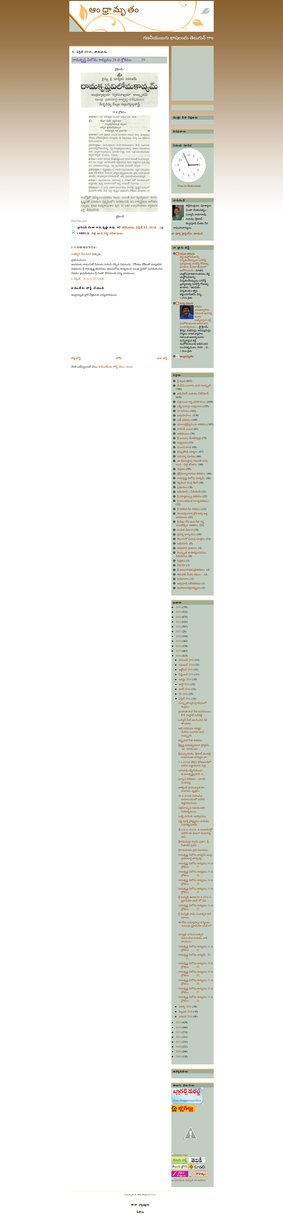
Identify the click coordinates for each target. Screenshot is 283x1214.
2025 (179, 612)
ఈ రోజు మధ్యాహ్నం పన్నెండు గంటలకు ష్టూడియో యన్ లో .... (194, 925)
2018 (179, 646)
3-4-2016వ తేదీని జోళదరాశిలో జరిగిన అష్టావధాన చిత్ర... (194, 763)
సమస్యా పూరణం (187, 456)
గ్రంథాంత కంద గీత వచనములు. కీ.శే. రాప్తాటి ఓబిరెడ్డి (195, 713)
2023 (179, 621)
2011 (179, 1042)
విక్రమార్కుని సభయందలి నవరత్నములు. (191, 809)
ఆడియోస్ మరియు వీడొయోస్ (193, 393)
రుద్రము (181, 469)
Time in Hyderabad (188, 186)
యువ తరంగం (187, 254)
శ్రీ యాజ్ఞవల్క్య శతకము (190, 496)
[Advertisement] (200, 71)
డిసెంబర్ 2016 (187, 660)
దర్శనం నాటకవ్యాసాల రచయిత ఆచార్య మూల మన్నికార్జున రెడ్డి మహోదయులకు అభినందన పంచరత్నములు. (196, 317)
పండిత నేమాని (185, 530)
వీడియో (181, 565)
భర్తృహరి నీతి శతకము (190, 740)
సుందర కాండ (184, 447)
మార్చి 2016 (185, 1006)
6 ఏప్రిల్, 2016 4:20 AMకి (87, 279)
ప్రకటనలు (182, 487)
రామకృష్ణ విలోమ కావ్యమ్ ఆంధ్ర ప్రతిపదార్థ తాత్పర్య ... (195, 856)
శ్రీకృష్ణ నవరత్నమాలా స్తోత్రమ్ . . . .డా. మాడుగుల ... (196, 747)
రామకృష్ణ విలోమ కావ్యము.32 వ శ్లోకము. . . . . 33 (195, 907)
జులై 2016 (184, 684)
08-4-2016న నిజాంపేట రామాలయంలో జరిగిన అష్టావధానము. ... (191, 799)
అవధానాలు (184, 578)
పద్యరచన (183, 442)
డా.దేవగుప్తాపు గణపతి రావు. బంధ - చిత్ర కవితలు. (192, 462)
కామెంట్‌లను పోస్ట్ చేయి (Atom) (116, 366)
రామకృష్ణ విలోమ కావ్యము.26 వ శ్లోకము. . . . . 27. (195, 990)
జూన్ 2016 (185, 689)
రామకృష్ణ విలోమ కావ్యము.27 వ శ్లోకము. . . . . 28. (195, 982)
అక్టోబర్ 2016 (186, 669)
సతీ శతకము (184, 420)
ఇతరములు (183, 433)
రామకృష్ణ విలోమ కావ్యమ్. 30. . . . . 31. (195, 956)
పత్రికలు (181, 560)
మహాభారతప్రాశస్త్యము (189, 588)
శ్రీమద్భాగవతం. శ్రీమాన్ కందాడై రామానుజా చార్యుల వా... (194, 755)
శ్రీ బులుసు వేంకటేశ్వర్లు (189, 438)
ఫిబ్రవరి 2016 (186, 1011)
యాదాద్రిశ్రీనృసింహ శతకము (192, 424)
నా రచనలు (183, 411)
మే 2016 (184, 694)
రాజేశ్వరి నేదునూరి (81, 254)
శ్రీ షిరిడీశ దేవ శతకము (189, 509)
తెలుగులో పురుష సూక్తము (191, 539)
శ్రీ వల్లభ (181, 381)
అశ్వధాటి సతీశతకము (189, 583)
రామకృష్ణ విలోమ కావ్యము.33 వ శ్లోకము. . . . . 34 (195, 890)
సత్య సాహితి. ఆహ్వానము (192, 816)
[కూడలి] (196, 1169)
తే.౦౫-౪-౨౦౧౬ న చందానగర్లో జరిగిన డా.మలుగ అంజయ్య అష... (195, 833)
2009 (179, 1051)
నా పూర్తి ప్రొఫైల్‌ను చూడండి (187, 233)
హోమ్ (119, 358)
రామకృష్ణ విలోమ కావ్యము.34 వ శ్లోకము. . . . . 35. (195, 881)
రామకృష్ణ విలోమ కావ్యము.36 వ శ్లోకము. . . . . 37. (195, 865)
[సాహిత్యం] (200, 1176)
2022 (179, 626)
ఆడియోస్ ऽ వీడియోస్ (189, 491)
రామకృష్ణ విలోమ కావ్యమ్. (191, 478)
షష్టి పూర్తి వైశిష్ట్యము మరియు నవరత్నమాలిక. (193, 822)
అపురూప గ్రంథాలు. (187, 548)
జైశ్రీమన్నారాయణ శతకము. (192, 473)
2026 (179, 607)
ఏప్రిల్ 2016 (185, 698)
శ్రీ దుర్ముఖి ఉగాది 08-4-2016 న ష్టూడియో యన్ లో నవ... (194, 898)
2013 (179, 1032)
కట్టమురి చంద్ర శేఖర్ (188, 482)
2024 (179, 617)
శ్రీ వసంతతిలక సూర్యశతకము (192, 501)
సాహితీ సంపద (185, 429)
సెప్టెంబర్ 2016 (187, 674)
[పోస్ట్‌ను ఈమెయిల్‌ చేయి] (161, 227)
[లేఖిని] (179, 1176)
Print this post (79, 221)
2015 (179, 1022)
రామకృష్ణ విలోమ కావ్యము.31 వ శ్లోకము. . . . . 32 (195, 948)
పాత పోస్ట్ (162, 358)
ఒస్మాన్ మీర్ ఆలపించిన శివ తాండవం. (192, 721)
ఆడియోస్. (183, 543)
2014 (179, 1027)
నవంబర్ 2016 (187, 664)
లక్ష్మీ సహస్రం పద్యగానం (190, 406)
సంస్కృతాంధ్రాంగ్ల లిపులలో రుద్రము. (192, 704)
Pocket (153, 1194)
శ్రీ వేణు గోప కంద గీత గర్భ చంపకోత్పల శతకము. (190, 523)
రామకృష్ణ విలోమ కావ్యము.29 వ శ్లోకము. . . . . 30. (195, 965)
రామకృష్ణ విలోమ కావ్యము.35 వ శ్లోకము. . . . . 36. (195, 873)
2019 (179, 641)
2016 (179, 655)
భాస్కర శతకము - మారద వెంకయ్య (191, 780)
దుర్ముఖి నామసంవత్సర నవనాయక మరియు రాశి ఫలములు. (192, 937)
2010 (179, 1046)
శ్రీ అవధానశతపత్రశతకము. (191, 569)
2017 (179, 651)
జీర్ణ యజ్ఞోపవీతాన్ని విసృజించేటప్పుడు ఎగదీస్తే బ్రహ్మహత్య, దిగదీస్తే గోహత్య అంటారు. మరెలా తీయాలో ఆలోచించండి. (194, 263)
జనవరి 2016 (186, 1016)
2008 (179, 1056)
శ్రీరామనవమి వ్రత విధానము (193, 850)
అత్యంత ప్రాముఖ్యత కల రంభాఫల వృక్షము (191, 789)
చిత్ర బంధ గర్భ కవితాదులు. (107, 233)
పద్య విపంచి (186, 303)
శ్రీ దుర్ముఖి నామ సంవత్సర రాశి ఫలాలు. (194, 915)
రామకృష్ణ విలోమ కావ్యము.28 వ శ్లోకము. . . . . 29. (109, 59)
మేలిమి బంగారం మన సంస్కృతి (194, 385)
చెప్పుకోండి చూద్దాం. (188, 451)
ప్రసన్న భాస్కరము (187, 534)
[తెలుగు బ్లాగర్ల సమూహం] (179, 1169)
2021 (179, 631)
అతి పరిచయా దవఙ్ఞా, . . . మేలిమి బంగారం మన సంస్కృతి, (192, 731)
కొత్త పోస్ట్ (76, 358)
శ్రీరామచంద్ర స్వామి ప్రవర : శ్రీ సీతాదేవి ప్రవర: (193, 843)
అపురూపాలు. (185, 415)
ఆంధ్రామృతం (115, 9)
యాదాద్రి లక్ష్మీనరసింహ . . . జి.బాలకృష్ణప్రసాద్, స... (192, 772)
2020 (179, 636)
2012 (179, 1037)
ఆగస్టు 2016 (185, 679)
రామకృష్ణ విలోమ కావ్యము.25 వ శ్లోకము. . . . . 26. (195, 998)
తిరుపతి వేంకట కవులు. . (190, 574)
